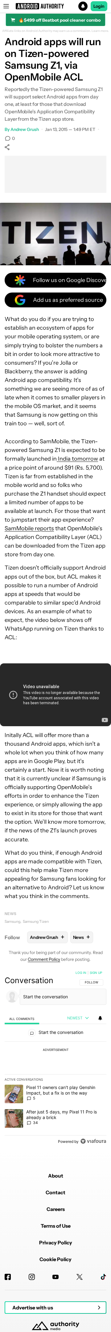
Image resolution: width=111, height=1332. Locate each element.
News (10, 913)
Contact (55, 1192)
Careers (56, 1209)
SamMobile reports (29, 528)
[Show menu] (6, 6)
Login (99, 6)
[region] (55, 1058)
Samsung (12, 921)
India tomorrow (77, 458)
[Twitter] (79, 1277)
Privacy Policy (55, 1242)
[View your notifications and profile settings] (100, 1018)
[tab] (22, 1018)
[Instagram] (32, 1277)
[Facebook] (8, 1277)
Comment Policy (44, 959)
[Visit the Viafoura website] (93, 1141)
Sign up (96, 972)
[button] (55, 6)
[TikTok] (103, 1277)
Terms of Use (56, 1226)
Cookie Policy (55, 1259)
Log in (81, 972)
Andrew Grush (24, 129)
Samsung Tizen (36, 921)
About (55, 1176)
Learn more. (100, 31)
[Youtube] (55, 1277)
